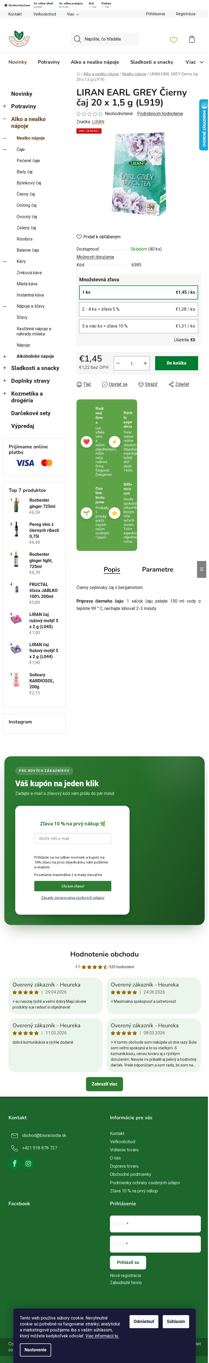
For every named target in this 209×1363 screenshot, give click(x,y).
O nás (115, 1158)
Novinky (21, 94)
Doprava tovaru (124, 1166)
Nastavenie (35, 1349)
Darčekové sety (31, 413)
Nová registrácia (125, 1275)
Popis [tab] (112, 569)
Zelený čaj (26, 227)
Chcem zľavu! (73, 886)
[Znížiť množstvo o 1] (118, 363)
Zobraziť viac (104, 1084)
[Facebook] (14, 1163)
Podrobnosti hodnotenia (160, 113)
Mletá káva (27, 283)
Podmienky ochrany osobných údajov (145, 1182)
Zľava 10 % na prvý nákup (134, 1191)
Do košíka (176, 363)
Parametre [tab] (157, 569)
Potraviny (23, 106)
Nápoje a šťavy (31, 306)
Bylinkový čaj (29, 183)
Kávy (21, 261)
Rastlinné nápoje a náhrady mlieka (34, 331)
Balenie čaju (28, 250)
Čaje (21, 149)
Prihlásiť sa (128, 1262)
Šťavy (22, 317)
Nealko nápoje (31, 138)
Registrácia (185, 14)
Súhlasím (176, 1321)
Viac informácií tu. (102, 1336)
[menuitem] (17, 62)
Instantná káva (30, 295)
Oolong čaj (26, 205)
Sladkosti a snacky (35, 368)
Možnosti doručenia (95, 257)
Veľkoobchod (44, 14)
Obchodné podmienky (130, 1174)
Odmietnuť (144, 1321)
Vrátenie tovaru (124, 1149)
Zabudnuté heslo (126, 1282)
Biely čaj (24, 171)
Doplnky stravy (30, 381)
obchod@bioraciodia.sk (44, 1135)
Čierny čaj (26, 194)
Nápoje (23, 345)
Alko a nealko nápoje (28, 122)
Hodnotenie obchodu (104, 954)
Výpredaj (22, 426)
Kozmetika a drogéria (27, 397)
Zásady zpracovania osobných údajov (72, 897)
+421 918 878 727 (39, 1148)
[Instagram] (28, 1163)
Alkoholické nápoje (35, 356)
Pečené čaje (28, 160)
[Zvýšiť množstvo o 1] (145, 363)
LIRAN (98, 121)
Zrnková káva (29, 272)
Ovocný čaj (27, 216)
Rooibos (25, 239)
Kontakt (15, 14)
